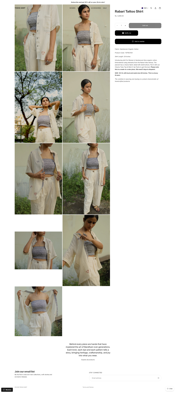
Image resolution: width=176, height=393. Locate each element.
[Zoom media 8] (86, 250)
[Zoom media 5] (38, 178)
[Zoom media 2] (86, 35)
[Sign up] (158, 378)
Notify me (128, 33)
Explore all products (88, 360)
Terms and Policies (88, 387)
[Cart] (160, 8)
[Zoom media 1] (38, 35)
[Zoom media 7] (38, 250)
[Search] (151, 8)
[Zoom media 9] (38, 311)
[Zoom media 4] (86, 107)
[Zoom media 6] (86, 178)
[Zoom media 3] (38, 107)
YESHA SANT (23, 387)
